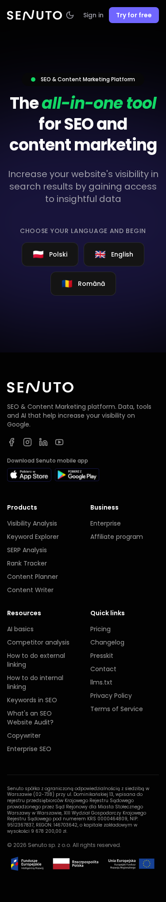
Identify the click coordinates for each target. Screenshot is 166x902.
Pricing (100, 629)
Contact (103, 669)
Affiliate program (116, 536)
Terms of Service (116, 708)
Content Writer (30, 590)
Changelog (107, 642)
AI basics (20, 629)
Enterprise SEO (29, 748)
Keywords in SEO (32, 700)
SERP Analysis (27, 550)
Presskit (101, 655)
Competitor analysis (38, 642)
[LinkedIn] (43, 442)
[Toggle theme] (70, 15)
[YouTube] (59, 442)
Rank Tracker (27, 563)
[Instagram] (27, 442)
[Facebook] (11, 442)
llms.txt (101, 682)
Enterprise (105, 523)
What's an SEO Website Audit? (30, 718)
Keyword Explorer (33, 536)
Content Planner (32, 576)
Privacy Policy (111, 695)
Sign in (93, 15)
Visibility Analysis (32, 523)
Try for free (134, 15)
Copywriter (24, 735)
